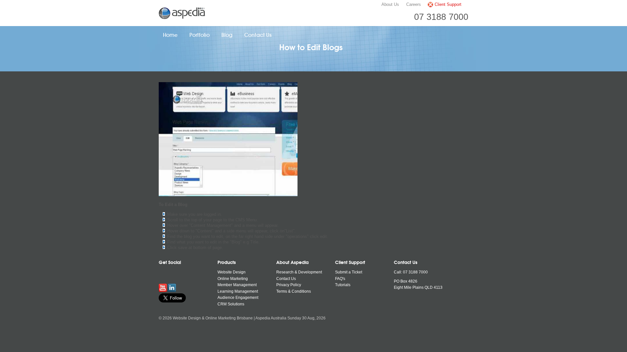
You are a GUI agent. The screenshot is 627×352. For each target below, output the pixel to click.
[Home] (183, 13)
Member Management (237, 285)
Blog (227, 35)
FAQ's (340, 279)
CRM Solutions (230, 304)
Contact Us (258, 35)
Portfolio (199, 35)
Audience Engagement (237, 298)
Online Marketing (232, 279)
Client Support (448, 4)
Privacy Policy (288, 285)
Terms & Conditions (293, 291)
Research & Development (299, 272)
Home (170, 35)
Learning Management (237, 291)
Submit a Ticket (348, 272)
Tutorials (342, 285)
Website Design (231, 272)
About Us (390, 4)
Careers (413, 4)
